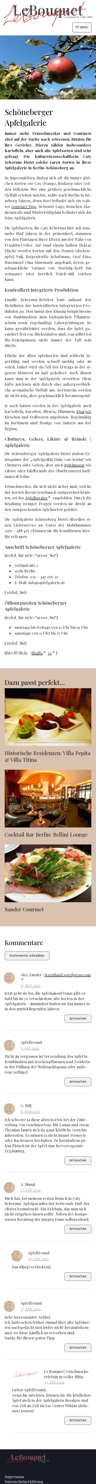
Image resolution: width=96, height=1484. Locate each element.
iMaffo (37, 652)
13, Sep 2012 (31, 985)
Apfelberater (36, 497)
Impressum (14, 1476)
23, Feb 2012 (31, 1190)
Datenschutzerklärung (24, 1481)
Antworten (77, 1018)
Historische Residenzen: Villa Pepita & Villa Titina (47, 756)
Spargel (83, 411)
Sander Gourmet (24, 909)
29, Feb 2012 (38, 1258)
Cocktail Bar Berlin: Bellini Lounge (46, 834)
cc (50, 652)
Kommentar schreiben (27, 955)
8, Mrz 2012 (30, 1111)
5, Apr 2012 (30, 1047)
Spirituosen (74, 465)
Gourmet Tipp (23, 206)
